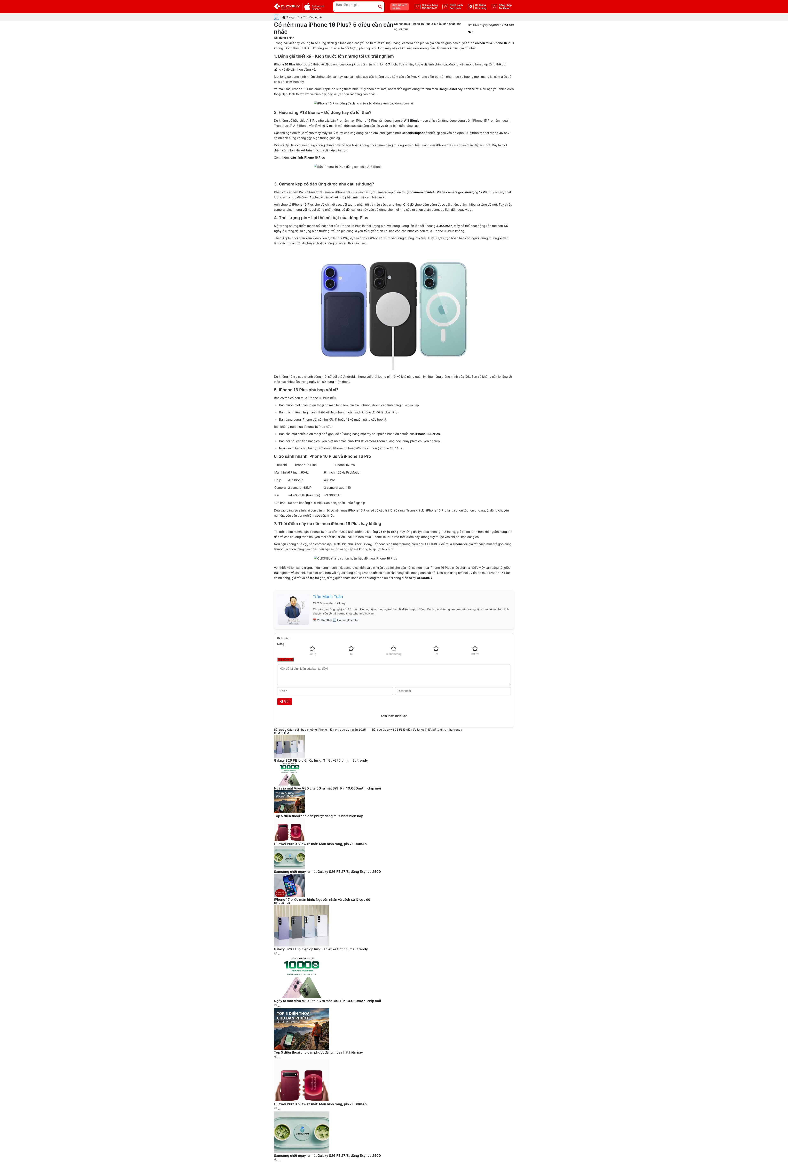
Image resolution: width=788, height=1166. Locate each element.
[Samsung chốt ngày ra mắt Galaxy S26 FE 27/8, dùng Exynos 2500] (301, 1151)
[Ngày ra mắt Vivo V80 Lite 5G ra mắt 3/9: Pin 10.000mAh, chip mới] (301, 997)
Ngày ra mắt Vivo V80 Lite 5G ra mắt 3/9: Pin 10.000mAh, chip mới (327, 788)
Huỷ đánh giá (285, 659)
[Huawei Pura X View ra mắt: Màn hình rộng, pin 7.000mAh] (301, 1100)
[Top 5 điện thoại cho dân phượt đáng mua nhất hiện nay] (301, 1048)
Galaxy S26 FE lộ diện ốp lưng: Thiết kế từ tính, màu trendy (422, 729)
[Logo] (299, 6)
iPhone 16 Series (427, 434)
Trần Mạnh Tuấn (328, 596)
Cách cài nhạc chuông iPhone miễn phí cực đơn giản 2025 (326, 729)
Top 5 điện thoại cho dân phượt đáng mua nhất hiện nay (318, 816)
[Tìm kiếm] (380, 7)
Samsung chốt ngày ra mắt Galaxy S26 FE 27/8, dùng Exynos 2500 (327, 872)
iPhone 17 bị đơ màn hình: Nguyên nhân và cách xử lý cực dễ (322, 899)
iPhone (457, 544)
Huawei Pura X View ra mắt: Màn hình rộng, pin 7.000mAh (320, 844)
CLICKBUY (424, 578)
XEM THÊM (281, 733)
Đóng (280, 643)
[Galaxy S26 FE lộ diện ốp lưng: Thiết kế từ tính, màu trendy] (301, 945)
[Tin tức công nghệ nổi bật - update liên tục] (289, 756)
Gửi (287, 701)
